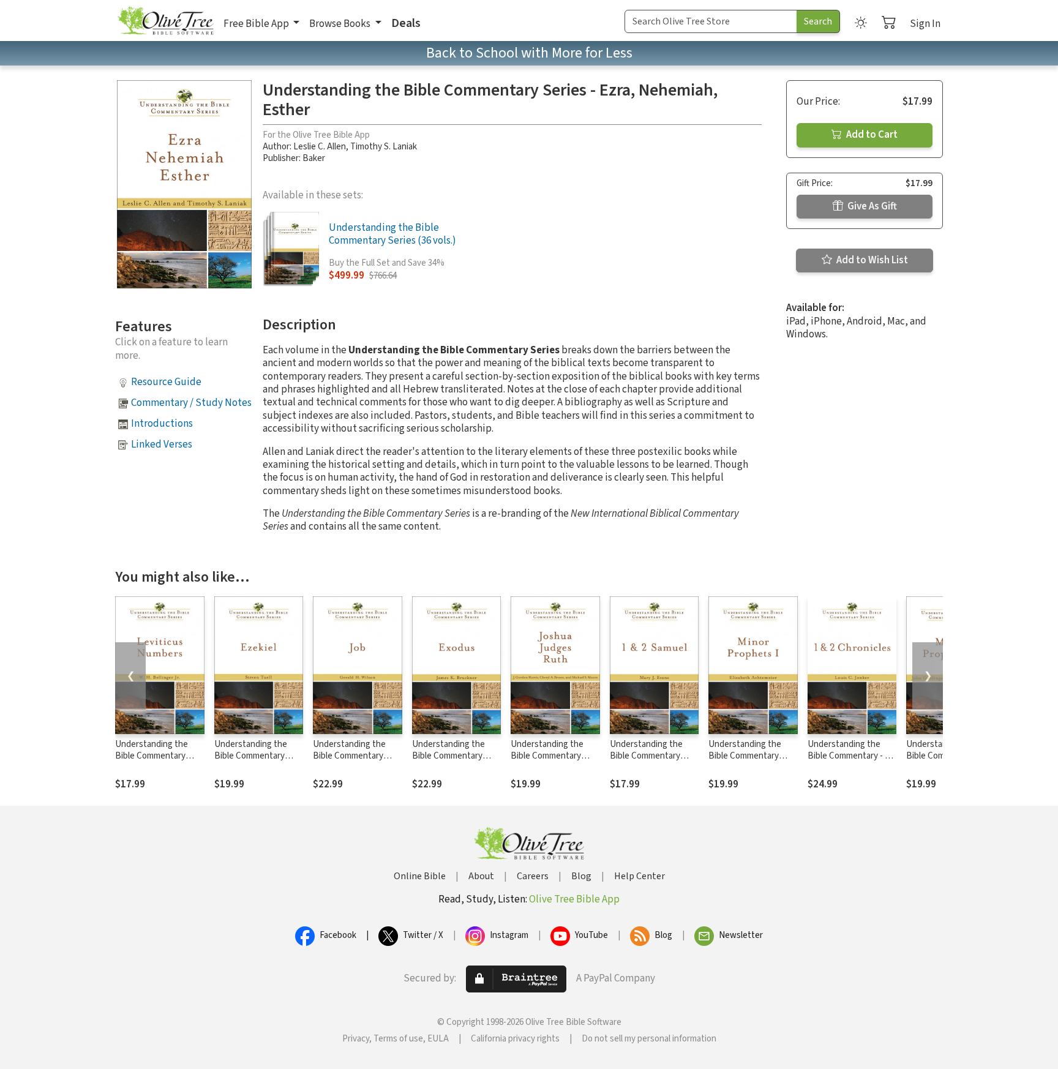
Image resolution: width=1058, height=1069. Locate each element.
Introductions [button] (162, 423)
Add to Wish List (871, 260)
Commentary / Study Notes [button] (191, 403)
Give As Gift (871, 206)
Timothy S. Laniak (383, 146)
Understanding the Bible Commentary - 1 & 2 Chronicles (852, 756)
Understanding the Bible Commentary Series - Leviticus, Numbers (151, 762)
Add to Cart (871, 134)
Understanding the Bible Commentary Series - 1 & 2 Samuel (649, 756)
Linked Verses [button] (161, 444)
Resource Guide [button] (166, 382)
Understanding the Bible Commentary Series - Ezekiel (250, 756)
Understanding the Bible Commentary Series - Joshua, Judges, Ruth (547, 762)
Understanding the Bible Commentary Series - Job (349, 756)
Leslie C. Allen (319, 146)
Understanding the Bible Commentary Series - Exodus (448, 756)
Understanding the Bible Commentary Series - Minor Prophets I (744, 762)
